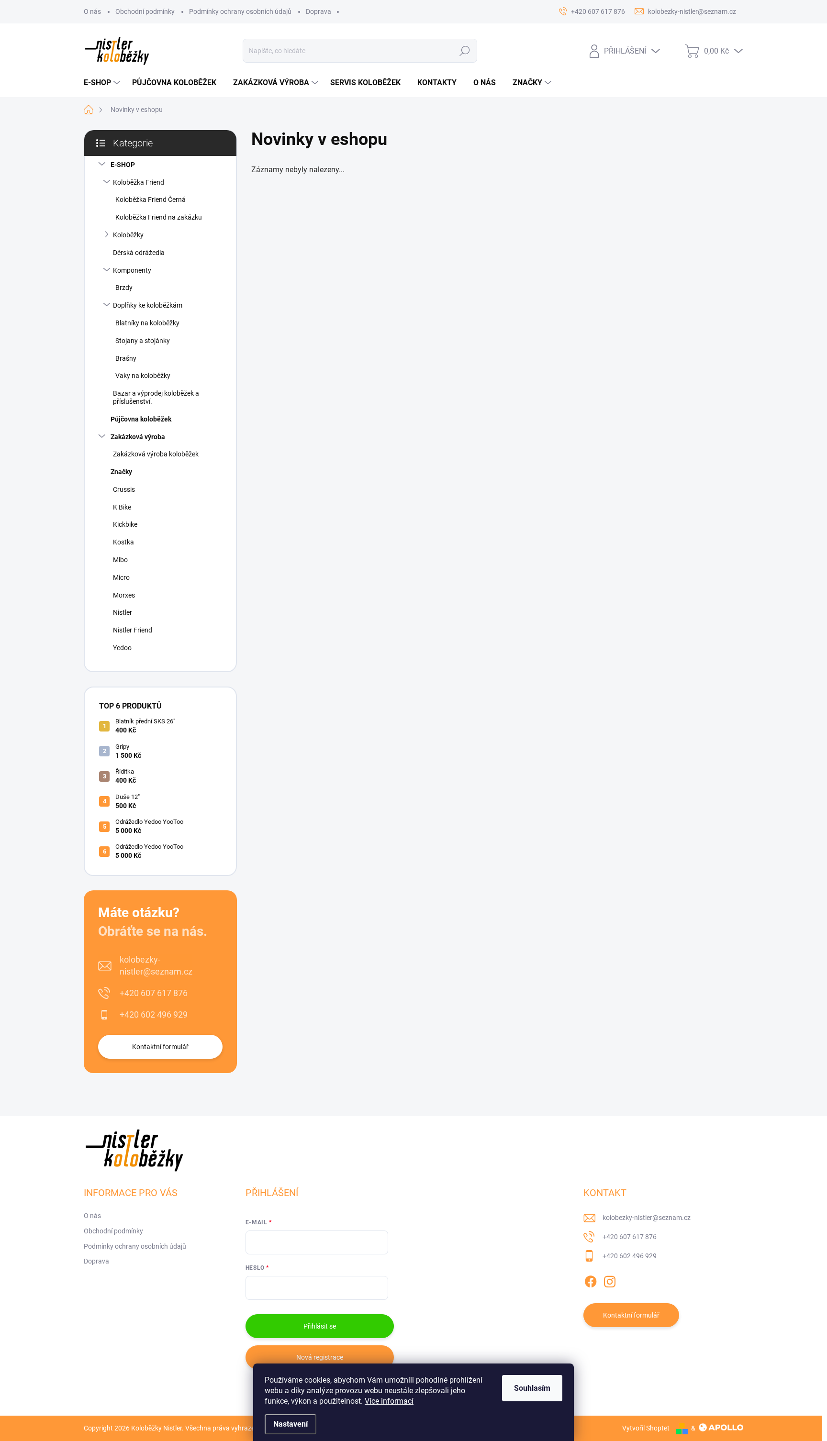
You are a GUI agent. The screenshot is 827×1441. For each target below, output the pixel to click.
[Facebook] (590, 1280)
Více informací (389, 1401)
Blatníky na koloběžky (147, 323)
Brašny (125, 358)
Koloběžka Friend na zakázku (158, 217)
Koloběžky (128, 235)
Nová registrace (319, 1357)
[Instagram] (610, 1280)
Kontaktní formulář (160, 1047)
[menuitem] (103, 82)
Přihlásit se (319, 1326)
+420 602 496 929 (154, 1014)
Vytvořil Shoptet (646, 1428)
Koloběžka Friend (138, 182)
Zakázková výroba (138, 437)
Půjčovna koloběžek (141, 419)
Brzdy (124, 287)
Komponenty (132, 270)
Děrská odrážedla (139, 252)
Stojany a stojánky (142, 340)
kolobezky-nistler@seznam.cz (156, 965)
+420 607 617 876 (154, 993)
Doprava (318, 11)
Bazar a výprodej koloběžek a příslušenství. (156, 397)
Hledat (465, 51)
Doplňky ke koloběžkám (147, 305)
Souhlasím (532, 1388)
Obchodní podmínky (145, 11)
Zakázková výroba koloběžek (156, 454)
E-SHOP (123, 164)
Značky (121, 472)
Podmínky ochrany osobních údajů (240, 11)
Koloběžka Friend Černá (150, 199)
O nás (92, 11)
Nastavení (290, 1424)
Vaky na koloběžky (142, 375)
